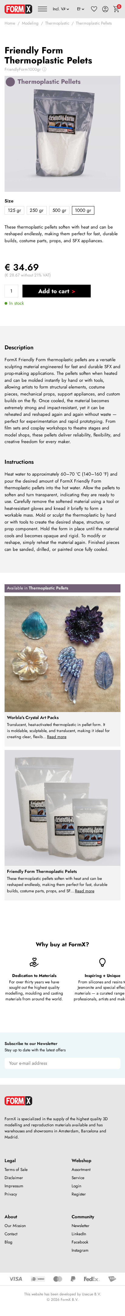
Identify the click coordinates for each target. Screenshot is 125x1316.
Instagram (80, 1250)
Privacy (11, 1194)
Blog (8, 1242)
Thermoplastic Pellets (94, 23)
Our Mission (15, 1226)
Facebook (80, 1242)
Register (79, 1194)
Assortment (81, 1169)
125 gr (14, 210)
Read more (56, 737)
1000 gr (83, 210)
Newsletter (81, 1226)
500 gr (59, 210)
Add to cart (53, 291)
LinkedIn (79, 1234)
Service (78, 1178)
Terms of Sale (16, 1169)
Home (10, 23)
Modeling (30, 23)
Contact (11, 1234)
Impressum (14, 1186)
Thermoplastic (57, 23)
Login (76, 1186)
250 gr (36, 210)
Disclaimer (14, 1178)
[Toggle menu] (42, 9)
